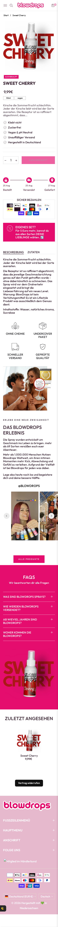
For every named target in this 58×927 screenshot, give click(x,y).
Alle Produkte (29, 559)
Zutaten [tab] (34, 252)
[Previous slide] (7, 516)
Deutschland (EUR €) (21, 896)
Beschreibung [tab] (13, 252)
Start (6, 15)
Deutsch (45, 896)
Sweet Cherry (29, 755)
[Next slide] (51, 516)
